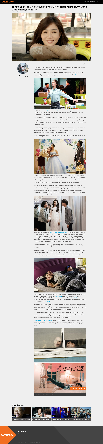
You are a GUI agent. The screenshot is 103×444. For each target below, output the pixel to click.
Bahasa (99, 2)
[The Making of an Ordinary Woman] (60, 379)
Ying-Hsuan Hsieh (78, 74)
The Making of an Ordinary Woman (56, 111)
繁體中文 (92, 2)
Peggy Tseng (46, 301)
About (19, 433)
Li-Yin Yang (76, 298)
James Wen (58, 296)
